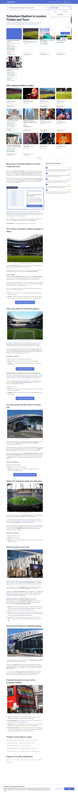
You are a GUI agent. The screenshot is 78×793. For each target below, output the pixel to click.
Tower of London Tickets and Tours (32, 740)
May (41, 282)
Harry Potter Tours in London (12, 740)
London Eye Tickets (21, 740)
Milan (22, 759)
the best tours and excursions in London (31, 348)
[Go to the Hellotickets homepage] (11, 2)
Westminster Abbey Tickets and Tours (13, 745)
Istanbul (25, 759)
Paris (15, 759)
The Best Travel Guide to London (19, 737)
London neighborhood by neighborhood (20, 581)
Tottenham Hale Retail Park (12, 595)
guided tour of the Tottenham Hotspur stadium (22, 211)
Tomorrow (65, 11)
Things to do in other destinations (19, 757)
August (20, 282)
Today (55, 11)
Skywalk (27, 730)
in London (25, 282)
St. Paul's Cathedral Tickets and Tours (24, 751)
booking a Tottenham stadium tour (15, 342)
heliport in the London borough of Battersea (27, 521)
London (8, 12)
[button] (14, 41)
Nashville (8, 762)
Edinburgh (40, 759)
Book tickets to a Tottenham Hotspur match (25, 302)
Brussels (33, 759)
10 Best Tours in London (35, 751)
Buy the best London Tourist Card (25, 398)
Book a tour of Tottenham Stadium (25, 368)
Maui (36, 759)
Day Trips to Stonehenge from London (13, 748)
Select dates (55, 7)
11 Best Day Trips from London (26, 745)
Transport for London (17, 612)
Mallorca (18, 759)
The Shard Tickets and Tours (11, 751)
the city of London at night (30, 456)
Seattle (29, 759)
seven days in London (26, 380)
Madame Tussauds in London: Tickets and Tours (29, 748)
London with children (31, 674)
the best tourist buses (22, 720)
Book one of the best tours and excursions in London (25, 474)
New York (8, 759)
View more (39, 158)
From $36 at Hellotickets (34, 205)
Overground (23, 608)
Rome (12, 759)
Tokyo (12, 762)
